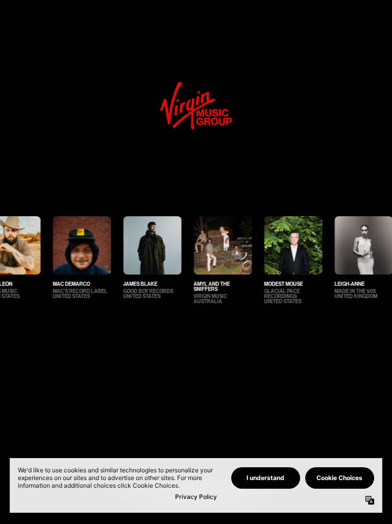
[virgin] (196, 84)
